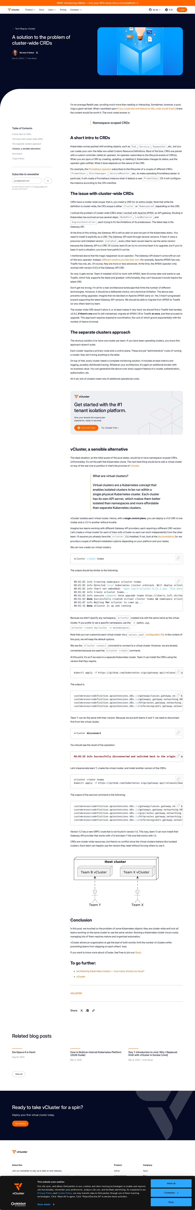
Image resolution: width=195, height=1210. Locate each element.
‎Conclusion (17, 154)
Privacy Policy (45, 1193)
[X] (37, 52)
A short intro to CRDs (21, 134)
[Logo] (13, 9)
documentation (166, 536)
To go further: (18, 158)
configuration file (155, 634)
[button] (30, 9)
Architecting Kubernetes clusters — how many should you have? (110, 971)
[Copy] (93, 1010)
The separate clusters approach (26, 144)
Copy (178, 558)
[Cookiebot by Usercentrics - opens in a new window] (18, 1204)
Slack (138, 952)
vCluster (134, 465)
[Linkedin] (88, 1010)
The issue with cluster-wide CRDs (27, 139)
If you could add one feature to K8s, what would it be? (145, 108)
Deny (171, 1202)
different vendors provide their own (120, 259)
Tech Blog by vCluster (25, 29)
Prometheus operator (100, 169)
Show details (43, 1204)
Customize (169, 1192)
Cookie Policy (65, 1193)
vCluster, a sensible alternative (26, 149)
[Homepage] (19, 1152)
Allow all (171, 1183)
